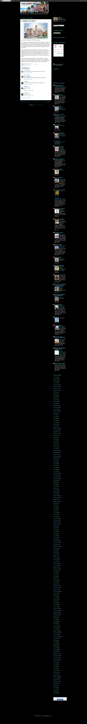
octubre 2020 (55, 379)
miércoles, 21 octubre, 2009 (28, 90)
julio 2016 (55, 459)
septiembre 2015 (56, 478)
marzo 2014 (55, 512)
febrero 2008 (55, 649)
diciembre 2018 (56, 405)
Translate (62, 26)
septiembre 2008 (56, 636)
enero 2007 (55, 674)
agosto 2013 (55, 525)
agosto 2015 (55, 480)
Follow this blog (60, 699)
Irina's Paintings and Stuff (60, 274)
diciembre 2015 (56, 473)
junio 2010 (55, 597)
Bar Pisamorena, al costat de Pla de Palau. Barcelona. (62, 134)
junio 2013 (55, 529)
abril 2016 (55, 465)
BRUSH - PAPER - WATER (60, 363)
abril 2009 (55, 623)
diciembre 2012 (56, 540)
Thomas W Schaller (58, 304)
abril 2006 (55, 691)
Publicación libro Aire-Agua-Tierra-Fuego (62, 220)
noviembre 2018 (56, 407)
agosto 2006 (55, 683)
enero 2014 (55, 516)
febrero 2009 (55, 627)
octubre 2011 (55, 567)
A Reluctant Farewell (58, 364)
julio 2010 (55, 595)
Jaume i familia (58, 257)
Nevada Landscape (62, 339)
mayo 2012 (55, 553)
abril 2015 (55, 488)
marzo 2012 (55, 557)
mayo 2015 (55, 486)
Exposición (61, 190)
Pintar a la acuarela (58, 85)
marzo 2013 (55, 535)
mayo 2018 (55, 418)
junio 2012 (55, 552)
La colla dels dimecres (59, 132)
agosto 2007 (55, 661)
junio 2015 (55, 484)
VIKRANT (56, 317)
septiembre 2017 (56, 433)
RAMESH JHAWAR (58, 244)
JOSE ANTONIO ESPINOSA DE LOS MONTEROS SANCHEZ (60, 295)
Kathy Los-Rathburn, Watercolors (59, 178)
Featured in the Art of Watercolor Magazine (62, 246)
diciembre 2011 (56, 563)
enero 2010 (55, 606)
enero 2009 (55, 629)
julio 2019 (55, 392)
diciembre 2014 (56, 495)
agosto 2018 (55, 412)
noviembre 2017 (56, 429)
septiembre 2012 (56, 546)
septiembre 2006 (56, 681)
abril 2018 (55, 420)
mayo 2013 (55, 531)
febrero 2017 (55, 446)
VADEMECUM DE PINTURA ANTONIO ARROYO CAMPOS (60, 349)
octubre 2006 (55, 679)
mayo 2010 (55, 599)
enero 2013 (55, 538)
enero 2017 (55, 448)
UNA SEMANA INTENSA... (59, 159)
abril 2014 (55, 510)
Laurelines (57, 198)
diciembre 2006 (56, 676)
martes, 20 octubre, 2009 (28, 84)
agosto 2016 (55, 458)
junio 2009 (55, 619)
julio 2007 (55, 662)
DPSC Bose (61, 107)
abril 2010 (55, 600)
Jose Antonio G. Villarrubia (60, 189)
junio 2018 (55, 416)
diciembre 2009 (56, 608)
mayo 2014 (55, 508)
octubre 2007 (55, 657)
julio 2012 (55, 550)
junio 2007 (55, 664)
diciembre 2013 (56, 518)
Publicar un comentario (26, 97)
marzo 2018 (55, 422)
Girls (60, 275)
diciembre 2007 (56, 653)
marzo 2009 (55, 625)
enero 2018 (55, 426)
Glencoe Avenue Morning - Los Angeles (62, 306)
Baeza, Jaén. (61, 170)
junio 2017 (55, 439)
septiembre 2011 (56, 568)
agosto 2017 (55, 435)
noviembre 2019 (56, 386)
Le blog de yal (57, 141)
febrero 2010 (55, 604)
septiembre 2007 (56, 659)
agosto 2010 (55, 593)
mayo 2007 (55, 666)
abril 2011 (55, 578)
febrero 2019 (55, 401)
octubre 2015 (55, 476)
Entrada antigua (47, 101)
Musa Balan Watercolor (59, 265)
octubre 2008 (55, 634)
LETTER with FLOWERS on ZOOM (61, 148)
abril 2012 (55, 555)
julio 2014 (55, 505)
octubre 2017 (55, 431)
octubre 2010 (55, 589)
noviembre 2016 (56, 452)
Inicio (37, 101)
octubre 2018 (55, 409)
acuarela (26, 65)
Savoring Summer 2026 (59, 116)
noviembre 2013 (56, 520)
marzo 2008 (55, 647)
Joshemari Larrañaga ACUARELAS (59, 233)
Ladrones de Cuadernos (59, 158)
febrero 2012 (55, 559)
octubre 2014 (55, 499)
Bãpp (25, 86)
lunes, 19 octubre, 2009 (28, 72)
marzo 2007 (55, 670)
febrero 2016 (55, 469)
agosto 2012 (55, 548)
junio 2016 (55, 461)
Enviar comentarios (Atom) (38, 104)
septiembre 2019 (56, 390)
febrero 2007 (55, 672)
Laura (25, 81)
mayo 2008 (55, 644)
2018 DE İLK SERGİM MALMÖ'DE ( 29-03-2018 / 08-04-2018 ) (62, 268)
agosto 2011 (55, 570)
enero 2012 (55, 561)
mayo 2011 (55, 576)
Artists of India (58, 106)
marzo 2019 (55, 399)
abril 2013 (55, 533)
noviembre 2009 (56, 610)
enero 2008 (55, 651)
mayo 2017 (55, 441)
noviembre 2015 (56, 474)
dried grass (61, 209)
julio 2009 (55, 617)
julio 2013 (55, 527)
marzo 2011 (55, 580)
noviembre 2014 (56, 497)
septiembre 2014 (56, 501)
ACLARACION (61, 234)
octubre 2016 (55, 454)
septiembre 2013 (56, 523)
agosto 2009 (55, 615)
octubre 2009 (55, 612)
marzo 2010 (55, 602)
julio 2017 (55, 437)
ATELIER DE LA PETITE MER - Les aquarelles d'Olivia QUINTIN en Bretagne (60, 285)
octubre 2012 (55, 544)
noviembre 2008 (56, 632)
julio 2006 (55, 685)
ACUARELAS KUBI (58, 169)
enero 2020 (55, 382)
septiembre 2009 (56, 614)
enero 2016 (55, 471)
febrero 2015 (55, 491)
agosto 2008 (55, 638)
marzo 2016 (55, 467)
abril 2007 (55, 668)
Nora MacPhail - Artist (59, 146)
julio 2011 (55, 572)
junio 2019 (55, 394)
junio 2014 (55, 506)
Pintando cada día (58, 325)
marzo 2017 (55, 444)
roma (29, 65)
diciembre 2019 (56, 384)
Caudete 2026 (61, 125)
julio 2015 (55, 482)
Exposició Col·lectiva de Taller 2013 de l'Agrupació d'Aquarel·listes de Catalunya (62, 352)
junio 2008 (55, 642)
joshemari (25, 75)
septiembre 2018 (56, 411)
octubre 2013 (55, 521)
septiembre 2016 (56, 456)
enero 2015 (55, 493)
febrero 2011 (55, 582)
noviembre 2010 (56, 587)
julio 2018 (55, 414)
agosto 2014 (55, 503)
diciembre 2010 (56, 585)
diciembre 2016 (56, 450)
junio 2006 (55, 687)
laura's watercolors (58, 94)
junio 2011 (55, 574)
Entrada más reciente (25, 101)
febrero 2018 (55, 424)
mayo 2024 (55, 377)
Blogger (51, 715)
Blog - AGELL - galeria (59, 218)
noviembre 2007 (56, 655)
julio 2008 (55, 640)
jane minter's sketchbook (60, 208)
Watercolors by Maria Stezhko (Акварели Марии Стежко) (60, 337)
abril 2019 (55, 397)
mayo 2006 (55, 689)
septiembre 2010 (56, 591)
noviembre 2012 (56, 542)
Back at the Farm (62, 179)
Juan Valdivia (57, 124)
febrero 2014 (55, 514)
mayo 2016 (55, 463)
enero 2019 (55, 403)
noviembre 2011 (56, 565)
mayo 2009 (55, 621)
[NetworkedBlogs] (60, 697)
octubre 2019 (55, 388)
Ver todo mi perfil (62, 21)
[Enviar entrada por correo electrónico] (36, 63)
